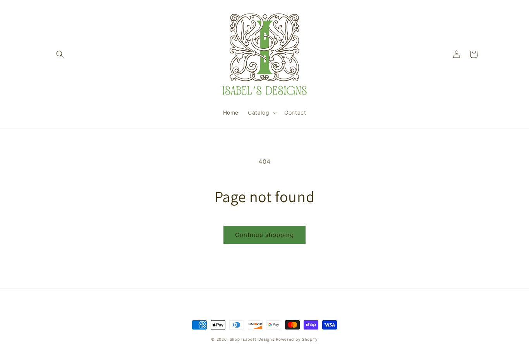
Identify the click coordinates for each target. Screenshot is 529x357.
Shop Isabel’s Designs (252, 339)
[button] (60, 54)
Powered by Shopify (297, 339)
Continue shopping (264, 235)
